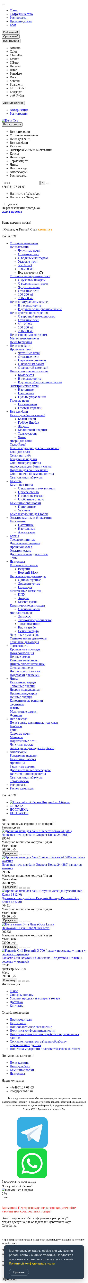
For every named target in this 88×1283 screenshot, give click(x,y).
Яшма (22, 437)
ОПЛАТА (17, 806)
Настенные (26, 389)
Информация (11, 984)
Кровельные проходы (25, 649)
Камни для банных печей (27, 415)
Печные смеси (20, 656)
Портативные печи (23, 741)
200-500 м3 (25, 298)
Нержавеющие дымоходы (28, 576)
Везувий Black (28, 572)
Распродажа (18, 17)
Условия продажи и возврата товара (35, 998)
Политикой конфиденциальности (32, 1263)
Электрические (20, 550)
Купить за (9, 1279)
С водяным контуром (33, 258)
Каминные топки (22, 1070)
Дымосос (24, 616)
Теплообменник (29, 623)
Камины (15, 481)
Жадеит (23, 426)
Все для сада (18, 719)
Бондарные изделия (23, 459)
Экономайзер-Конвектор (35, 620)
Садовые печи (20, 733)
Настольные (26, 528)
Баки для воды (20, 451)
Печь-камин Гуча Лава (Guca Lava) (26, 928)
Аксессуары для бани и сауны (31, 466)
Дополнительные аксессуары (30, 770)
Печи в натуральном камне (29, 301)
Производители (21, 21)
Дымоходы (17, 561)
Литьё (14, 678)
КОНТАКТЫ (19, 813)
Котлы (14, 536)
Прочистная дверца (23, 693)
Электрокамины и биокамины (31, 517)
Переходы (25, 587)
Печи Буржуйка (21, 342)
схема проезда (12, 211)
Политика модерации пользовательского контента (45, 1048)
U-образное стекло (31, 499)
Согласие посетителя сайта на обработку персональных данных (38, 1043)
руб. (11, 40)
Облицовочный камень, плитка (32, 473)
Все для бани (19, 411)
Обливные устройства (25, 462)
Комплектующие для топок (29, 514)
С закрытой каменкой (33, 367)
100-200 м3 (25, 269)
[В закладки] (24, 854)
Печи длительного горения (29, 312)
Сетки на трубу (20, 455)
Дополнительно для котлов (29, 554)
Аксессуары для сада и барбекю (32, 748)
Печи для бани (20, 345)
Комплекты (26, 375)
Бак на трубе (27, 627)
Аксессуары (26, 532)
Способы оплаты (22, 994)
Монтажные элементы (25, 591)
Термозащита (19, 645)
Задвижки (17, 704)
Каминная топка (21, 484)
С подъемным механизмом (36, 488)
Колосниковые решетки (26, 700)
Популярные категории (18, 1055)
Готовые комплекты (24, 565)
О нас (14, 10)
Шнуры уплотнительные (27, 664)
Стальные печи (28, 254)
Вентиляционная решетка (28, 773)
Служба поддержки (15, 1012)
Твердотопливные (22, 539)
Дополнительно (21, 612)
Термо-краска (19, 781)
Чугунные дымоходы (24, 634)
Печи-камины (19, 247)
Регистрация (18, 113)
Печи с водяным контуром (28, 334)
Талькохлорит (27, 433)
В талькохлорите (29, 305)
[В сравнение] (28, 854)
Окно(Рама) (18, 444)
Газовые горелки (30, 408)
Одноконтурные (29, 580)
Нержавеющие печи (32, 360)
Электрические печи (24, 386)
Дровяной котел (21, 547)
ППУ (21, 594)
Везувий (24, 569)
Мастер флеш (27, 601)
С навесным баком (31, 364)
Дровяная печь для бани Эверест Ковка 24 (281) (35, 834)
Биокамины (18, 521)
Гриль (14, 730)
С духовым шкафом (31, 280)
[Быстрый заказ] (20, 854)
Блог (13, 25)
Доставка (16, 1002)
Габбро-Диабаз (28, 422)
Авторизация (19, 110)
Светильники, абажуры (26, 477)
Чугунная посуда (21, 744)
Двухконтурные (29, 583)
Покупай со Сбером (55, 802)
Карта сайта (18, 1023)
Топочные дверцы (22, 686)
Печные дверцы (21, 697)
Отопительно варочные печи (30, 276)
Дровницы (17, 762)
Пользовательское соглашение (31, 1027)
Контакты (17, 1005)
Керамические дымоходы (27, 605)
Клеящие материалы (24, 660)
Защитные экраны (22, 766)
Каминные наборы (23, 759)
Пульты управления (32, 397)
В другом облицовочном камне (40, 309)
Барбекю (16, 726)
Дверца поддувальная (25, 689)
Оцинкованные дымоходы (28, 638)
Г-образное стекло (30, 495)
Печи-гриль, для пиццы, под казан (34, 722)
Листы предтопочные (25, 671)
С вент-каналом (29, 609)
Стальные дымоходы (24, 642)
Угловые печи (27, 261)
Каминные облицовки (25, 503)
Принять (19, 1272)
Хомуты (23, 598)
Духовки (16, 715)
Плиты (14, 708)
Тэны (13, 558)
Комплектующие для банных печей (34, 448)
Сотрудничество (21, 14)
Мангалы (16, 737)
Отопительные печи (24, 243)
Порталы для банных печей (29, 470)
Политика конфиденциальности (32, 1030)
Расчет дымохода (22, 788)
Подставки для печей (24, 675)
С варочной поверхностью (36, 316)
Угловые (24, 510)
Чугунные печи (29, 250)
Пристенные (27, 506)
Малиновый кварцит (32, 430)
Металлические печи (24, 338)
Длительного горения (25, 543)
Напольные (26, 393)
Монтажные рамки (23, 711)
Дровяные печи (21, 349)
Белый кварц (27, 419)
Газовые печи (19, 400)
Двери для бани (21, 441)
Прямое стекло (28, 492)
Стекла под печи (21, 667)
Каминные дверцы (23, 682)
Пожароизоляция (22, 653)
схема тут (45, 229)
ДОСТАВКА (19, 809)
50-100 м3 (25, 265)
